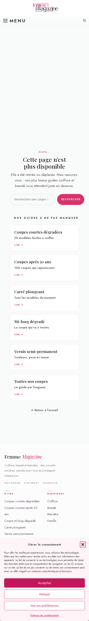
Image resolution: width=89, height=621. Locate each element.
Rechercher (71, 199)
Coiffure (52, 501)
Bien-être (52, 514)
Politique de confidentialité (44, 615)
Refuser (44, 594)
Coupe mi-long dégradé (20, 521)
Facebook (50, 483)
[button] (83, 544)
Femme (23, 456)
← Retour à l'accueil (44, 410)
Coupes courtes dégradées (22, 501)
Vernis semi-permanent (18, 534)
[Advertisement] (44, 71)
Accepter (44, 583)
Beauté (51, 508)
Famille (51, 521)
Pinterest (31, 483)
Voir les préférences (44, 606)
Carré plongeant (14, 527)
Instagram (12, 483)
